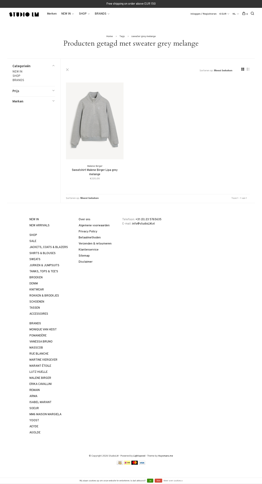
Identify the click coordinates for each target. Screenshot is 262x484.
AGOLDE (34, 432)
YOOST (34, 420)
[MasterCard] (134, 464)
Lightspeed (139, 456)
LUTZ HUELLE (38, 372)
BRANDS (100, 14)
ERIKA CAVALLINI (40, 384)
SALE (32, 241)
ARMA (33, 396)
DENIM (33, 283)
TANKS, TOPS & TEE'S (43, 271)
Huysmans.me (165, 456)
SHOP (83, 14)
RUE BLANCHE (38, 354)
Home (109, 36)
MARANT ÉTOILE (40, 366)
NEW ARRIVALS (39, 225)
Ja (150, 480)
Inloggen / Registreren (204, 14)
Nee (158, 480)
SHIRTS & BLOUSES (42, 253)
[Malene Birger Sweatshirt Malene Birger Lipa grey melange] (95, 122)
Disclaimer (86, 262)
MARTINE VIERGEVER (43, 360)
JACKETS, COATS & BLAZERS (48, 247)
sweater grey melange (143, 36)
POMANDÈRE (38, 336)
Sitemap (84, 256)
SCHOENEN (36, 302)
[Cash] (120, 464)
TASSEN (34, 308)
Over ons (84, 219)
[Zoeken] (253, 14)
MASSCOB (36, 348)
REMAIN (34, 390)
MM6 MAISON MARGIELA (45, 414)
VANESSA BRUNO (41, 342)
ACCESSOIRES (38, 314)
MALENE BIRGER (40, 378)
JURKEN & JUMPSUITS (44, 265)
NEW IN (66, 14)
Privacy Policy (88, 231)
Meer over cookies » (173, 480)
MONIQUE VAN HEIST (43, 329)
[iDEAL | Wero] (127, 464)
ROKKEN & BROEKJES (44, 296)
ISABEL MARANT (40, 402)
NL (234, 14)
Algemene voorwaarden (94, 225)
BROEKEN (36, 277)
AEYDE (33, 426)
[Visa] (142, 464)
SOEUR (34, 408)
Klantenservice (89, 250)
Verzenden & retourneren (95, 244)
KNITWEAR (36, 290)
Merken (52, 14)
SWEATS (34, 259)
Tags (122, 36)
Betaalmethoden (90, 238)
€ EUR (223, 14)
